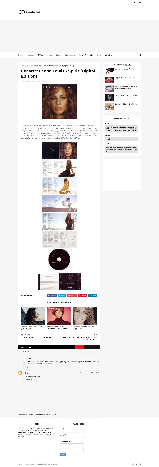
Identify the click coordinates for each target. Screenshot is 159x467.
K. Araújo (108, 123)
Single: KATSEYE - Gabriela (125, 78)
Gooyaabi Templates (50, 464)
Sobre (99, 55)
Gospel (58, 55)
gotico (107, 135)
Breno (27, 373)
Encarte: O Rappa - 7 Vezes (125, 69)
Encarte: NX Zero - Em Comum (126, 104)
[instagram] (140, 2)
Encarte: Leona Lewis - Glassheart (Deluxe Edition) (57, 328)
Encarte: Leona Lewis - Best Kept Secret (84, 328)
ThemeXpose (30, 464)
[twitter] (137, 2)
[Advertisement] (79, 36)
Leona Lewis (37, 66)
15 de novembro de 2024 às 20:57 (89, 373)
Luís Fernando (110, 144)
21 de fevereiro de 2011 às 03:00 (90, 358)
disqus (87, 347)
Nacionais (30, 55)
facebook (95, 347)
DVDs (40, 55)
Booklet (29, 66)
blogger (79, 347)
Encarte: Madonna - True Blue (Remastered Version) (126, 88)
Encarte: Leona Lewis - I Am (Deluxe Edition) (31, 328)
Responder (28, 367)
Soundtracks (70, 55)
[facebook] (134, 2)
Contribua (108, 55)
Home (20, 55)
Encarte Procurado (86, 55)
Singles (49, 55)
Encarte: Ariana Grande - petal (126, 95)
